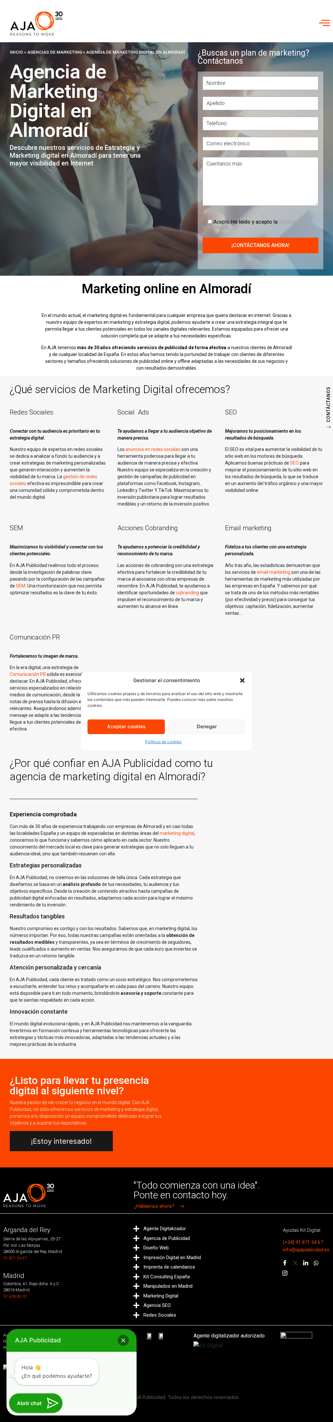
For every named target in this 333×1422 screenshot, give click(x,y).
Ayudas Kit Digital (301, 1230)
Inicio (16, 52)
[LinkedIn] (305, 1263)
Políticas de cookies (163, 741)
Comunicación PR (28, 674)
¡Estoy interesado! (61, 1141)
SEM (20, 585)
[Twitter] (295, 1263)
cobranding (187, 592)
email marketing (273, 572)
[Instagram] (285, 1274)
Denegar (207, 726)
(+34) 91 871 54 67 (303, 1242)
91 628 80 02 (15, 1296)
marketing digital (177, 833)
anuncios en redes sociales (153, 449)
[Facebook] (285, 1263)
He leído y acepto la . (253, 224)
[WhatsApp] (316, 1263)
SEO (294, 463)
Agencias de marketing (54, 52)
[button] (242, 680)
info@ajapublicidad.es (306, 1250)
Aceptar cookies (126, 726)
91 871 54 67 (15, 1258)
